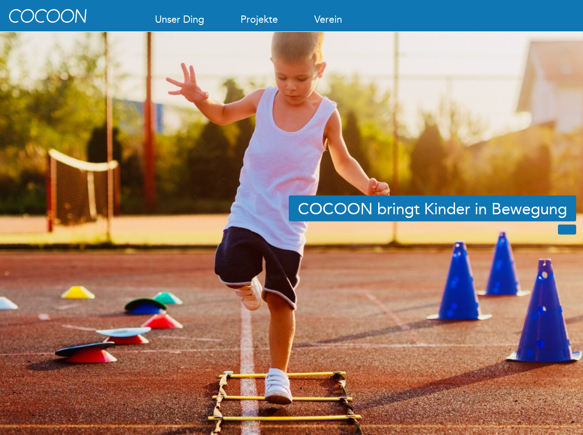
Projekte (259, 19)
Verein (328, 19)
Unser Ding (179, 19)
